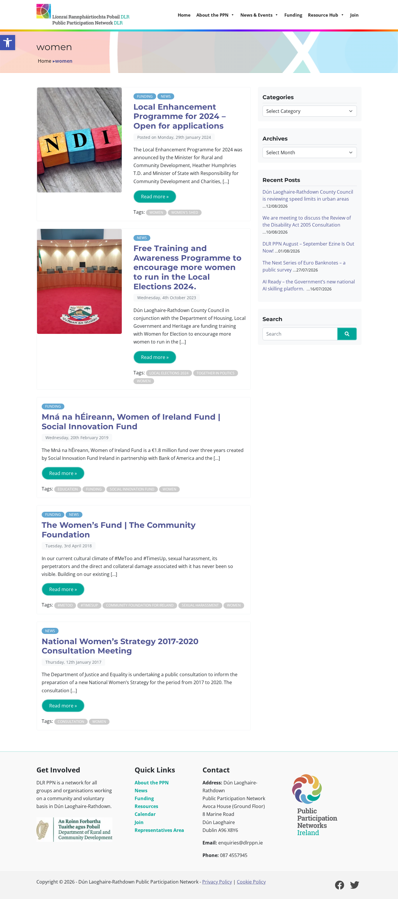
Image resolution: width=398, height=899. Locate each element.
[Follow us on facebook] (339, 887)
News (166, 96)
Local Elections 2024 (169, 373)
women (156, 212)
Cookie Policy (251, 882)
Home (184, 15)
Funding (293, 15)
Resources (146, 806)
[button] (7, 42)
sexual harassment (200, 605)
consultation (71, 721)
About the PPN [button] (212, 15)
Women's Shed (184, 212)
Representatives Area (159, 830)
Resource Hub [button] (323, 15)
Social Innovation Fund (132, 489)
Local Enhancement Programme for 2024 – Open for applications (179, 116)
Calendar (145, 814)
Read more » (155, 196)
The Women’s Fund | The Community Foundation (119, 529)
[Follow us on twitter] (355, 887)
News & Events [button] (256, 15)
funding (94, 489)
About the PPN (152, 782)
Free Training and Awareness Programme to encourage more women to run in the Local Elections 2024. (187, 267)
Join (354, 15)
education (68, 489)
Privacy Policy (217, 882)
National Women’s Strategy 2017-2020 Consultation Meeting (120, 646)
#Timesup (89, 605)
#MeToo (65, 605)
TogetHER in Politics (216, 373)
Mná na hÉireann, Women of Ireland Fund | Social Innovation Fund (131, 421)
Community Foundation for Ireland (140, 605)
